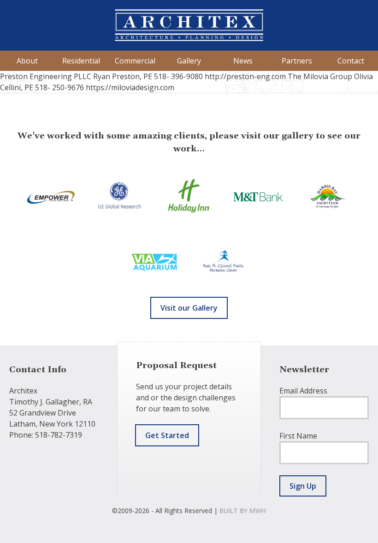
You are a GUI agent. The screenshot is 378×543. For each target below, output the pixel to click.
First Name (298, 436)
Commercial (135, 61)
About (27, 61)
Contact (350, 61)
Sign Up (302, 486)
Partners (297, 61)
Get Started (167, 435)
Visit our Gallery (189, 308)
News (243, 61)
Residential (81, 61)
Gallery (189, 61)
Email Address (303, 391)
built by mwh (242, 510)
